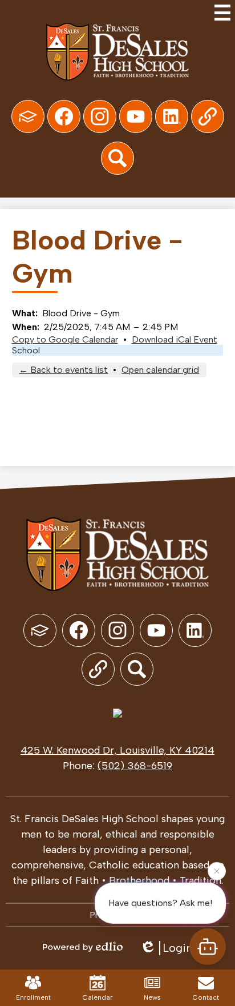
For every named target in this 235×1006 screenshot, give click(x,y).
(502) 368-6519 (135, 765)
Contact (206, 997)
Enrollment (33, 997)
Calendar (97, 997)
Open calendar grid (160, 369)
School (26, 350)
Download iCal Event (174, 339)
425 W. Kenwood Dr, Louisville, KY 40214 (117, 750)
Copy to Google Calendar (65, 339)
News (152, 997)
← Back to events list (63, 369)
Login (178, 948)
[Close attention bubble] (217, 871)
